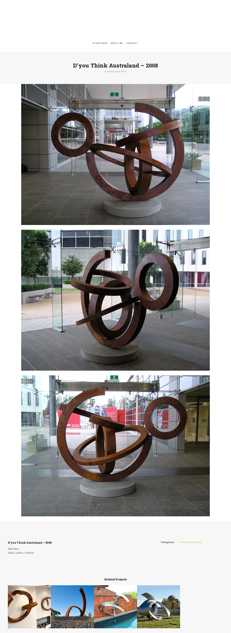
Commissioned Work (115, 50)
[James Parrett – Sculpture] (115, 10)
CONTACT (132, 21)
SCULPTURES (100, 21)
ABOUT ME (117, 21)
